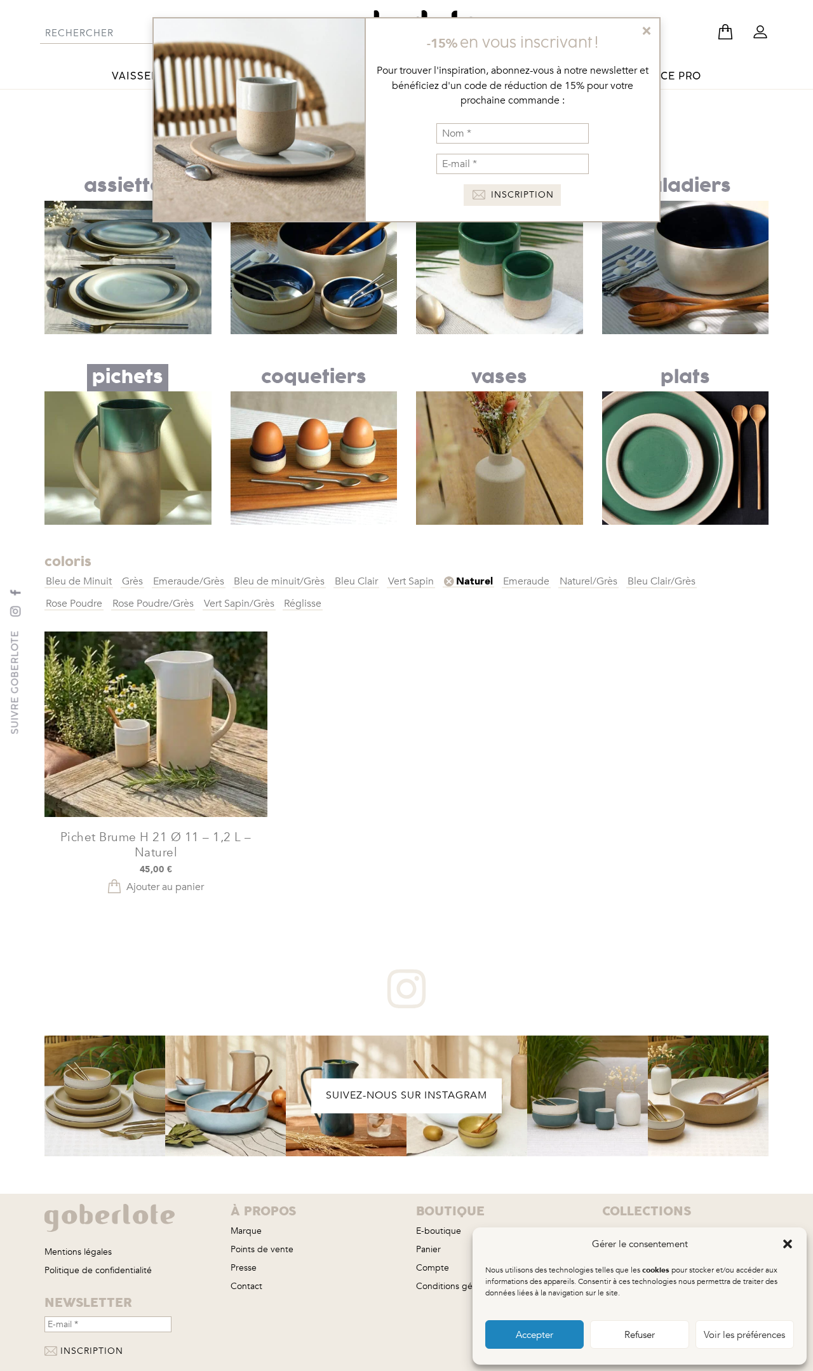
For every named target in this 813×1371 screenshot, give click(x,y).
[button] (787, 1244)
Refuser (639, 1334)
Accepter (534, 1334)
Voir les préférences (744, 1334)
